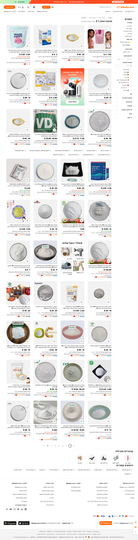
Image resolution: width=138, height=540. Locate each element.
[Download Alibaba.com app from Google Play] (10, 523)
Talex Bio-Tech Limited (104, 234)
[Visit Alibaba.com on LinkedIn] (22, 509)
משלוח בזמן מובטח (102, 494)
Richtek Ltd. (107, 275)
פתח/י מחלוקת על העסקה (46, 494)
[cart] (27, 7)
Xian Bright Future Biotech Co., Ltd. (47, 192)
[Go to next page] (44, 446)
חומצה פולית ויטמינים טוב (61, 150)
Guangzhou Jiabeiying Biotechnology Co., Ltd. (99, 193)
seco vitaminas (30, 470)
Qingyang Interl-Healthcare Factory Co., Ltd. (18, 233)
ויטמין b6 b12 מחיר (19, 150)
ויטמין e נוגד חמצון (68, 470)
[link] (135, 522)
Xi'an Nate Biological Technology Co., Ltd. (99, 101)
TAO (83, 531)
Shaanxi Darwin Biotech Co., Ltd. (75, 193)
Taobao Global (77, 531)
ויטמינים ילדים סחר (58, 154)
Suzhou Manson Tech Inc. (22, 354)
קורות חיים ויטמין (72, 154)
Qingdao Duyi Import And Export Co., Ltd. (18, 62)
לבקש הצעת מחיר (76, 490)
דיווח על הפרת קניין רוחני (47, 501)
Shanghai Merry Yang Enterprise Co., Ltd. (45, 142)
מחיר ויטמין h (17, 470)
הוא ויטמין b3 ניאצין (111, 470)
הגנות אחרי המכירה (102, 498)
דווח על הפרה (50, 505)
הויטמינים (127, 474)
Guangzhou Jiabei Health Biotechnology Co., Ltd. (99, 61)
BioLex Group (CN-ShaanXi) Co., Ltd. (100, 393)
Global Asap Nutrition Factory (48, 354)
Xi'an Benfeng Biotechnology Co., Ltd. (46, 233)
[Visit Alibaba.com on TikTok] (7, 509)
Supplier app (66, 523)
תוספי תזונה (92, 17)
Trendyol (89, 531)
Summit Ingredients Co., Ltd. (49, 314)
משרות (132, 498)
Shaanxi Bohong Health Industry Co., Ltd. (18, 314)
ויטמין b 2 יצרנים (104, 150)
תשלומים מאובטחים (101, 487)
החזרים (52, 498)
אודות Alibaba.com (128, 483)
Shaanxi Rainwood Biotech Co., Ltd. (47, 274)
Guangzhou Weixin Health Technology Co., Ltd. (72, 314)
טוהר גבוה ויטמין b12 (83, 470)
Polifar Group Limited (24, 274)
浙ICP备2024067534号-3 (117, 537)
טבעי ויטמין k (97, 470)
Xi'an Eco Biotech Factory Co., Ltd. (20, 142)
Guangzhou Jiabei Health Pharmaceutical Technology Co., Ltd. (72, 233)
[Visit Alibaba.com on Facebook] (26, 509)
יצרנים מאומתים (76, 487)
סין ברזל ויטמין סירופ (103, 154)
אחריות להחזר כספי (102, 490)
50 (47, 445)
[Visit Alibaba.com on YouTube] (11, 509)
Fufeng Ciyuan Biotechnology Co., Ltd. (73, 142)
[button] (52, 7)
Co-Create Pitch (129, 490)
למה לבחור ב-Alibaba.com (127, 487)
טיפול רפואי (102, 17)
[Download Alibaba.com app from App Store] (24, 523)
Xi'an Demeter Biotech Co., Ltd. (102, 354)
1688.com (50, 531)
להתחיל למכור (23, 490)
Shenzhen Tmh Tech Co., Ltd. (48, 103)
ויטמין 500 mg (77, 150)
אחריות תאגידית (129, 494)
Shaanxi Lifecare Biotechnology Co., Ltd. (99, 144)
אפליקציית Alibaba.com (38, 523)
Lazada (69, 531)
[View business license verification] (86, 537)
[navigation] (123, 232)
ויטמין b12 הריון (53, 470)
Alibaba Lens (124, 523)
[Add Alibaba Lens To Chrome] (106, 523)
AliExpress (42, 531)
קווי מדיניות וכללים (102, 505)
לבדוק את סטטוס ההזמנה (20, 494)
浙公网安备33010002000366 (99, 537)
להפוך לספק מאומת (21, 498)
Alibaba (110, 17)
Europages (96, 531)
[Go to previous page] (74, 446)
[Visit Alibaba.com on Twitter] (18, 509)
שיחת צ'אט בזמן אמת (48, 490)
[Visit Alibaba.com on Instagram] (14, 509)
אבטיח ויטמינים (91, 150)
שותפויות (24, 501)
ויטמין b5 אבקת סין (88, 154)
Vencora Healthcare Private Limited (19, 193)
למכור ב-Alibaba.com (21, 487)
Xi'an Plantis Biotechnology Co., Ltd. (19, 101)
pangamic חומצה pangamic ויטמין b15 (39, 150)
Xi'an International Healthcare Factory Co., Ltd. (72, 58)
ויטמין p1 (42, 470)
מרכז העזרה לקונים (48, 487)
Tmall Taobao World (59, 531)
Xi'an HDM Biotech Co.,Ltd (103, 314)
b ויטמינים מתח (126, 470)
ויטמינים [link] (83, 17)
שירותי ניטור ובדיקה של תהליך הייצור (97, 501)
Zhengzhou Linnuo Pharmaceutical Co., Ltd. (45, 61)
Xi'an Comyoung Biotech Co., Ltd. (74, 393)
